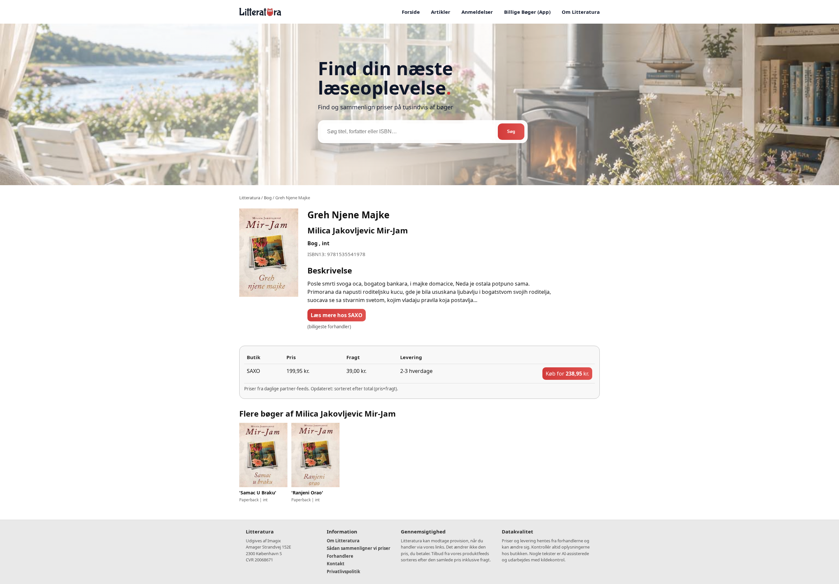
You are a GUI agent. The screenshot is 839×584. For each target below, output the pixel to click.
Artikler (440, 12)
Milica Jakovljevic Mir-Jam (357, 230)
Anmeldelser (477, 12)
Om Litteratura (581, 12)
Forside (411, 12)
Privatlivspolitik (343, 571)
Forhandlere (340, 556)
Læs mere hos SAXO (336, 315)
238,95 (567, 373)
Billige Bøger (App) (527, 12)
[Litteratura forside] (260, 12)
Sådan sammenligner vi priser (358, 548)
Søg (511, 131)
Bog (268, 198)
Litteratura (249, 198)
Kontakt (335, 564)
